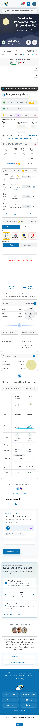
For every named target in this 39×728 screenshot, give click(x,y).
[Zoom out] (36, 72)
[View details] (34, 356)
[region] (19, 82)
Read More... (10, 552)
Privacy (23, 710)
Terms (15, 710)
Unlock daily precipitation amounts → (19, 214)
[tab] (11, 499)
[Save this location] (34, 42)
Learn (12, 705)
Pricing (11, 700)
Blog (30, 700)
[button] (19, 102)
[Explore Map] (28, 4)
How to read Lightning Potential (19, 139)
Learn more (24, 720)
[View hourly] (34, 303)
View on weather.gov (19, 493)
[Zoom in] (36, 68)
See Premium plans (19, 662)
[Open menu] (34, 4)
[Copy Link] (28, 42)
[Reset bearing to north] (36, 75)
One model (11, 227)
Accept (19, 725)
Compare (28, 227)
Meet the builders (19, 657)
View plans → (32, 135)
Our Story (11, 694)
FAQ (29, 705)
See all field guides (12, 614)
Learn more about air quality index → (28, 346)
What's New (30, 694)
